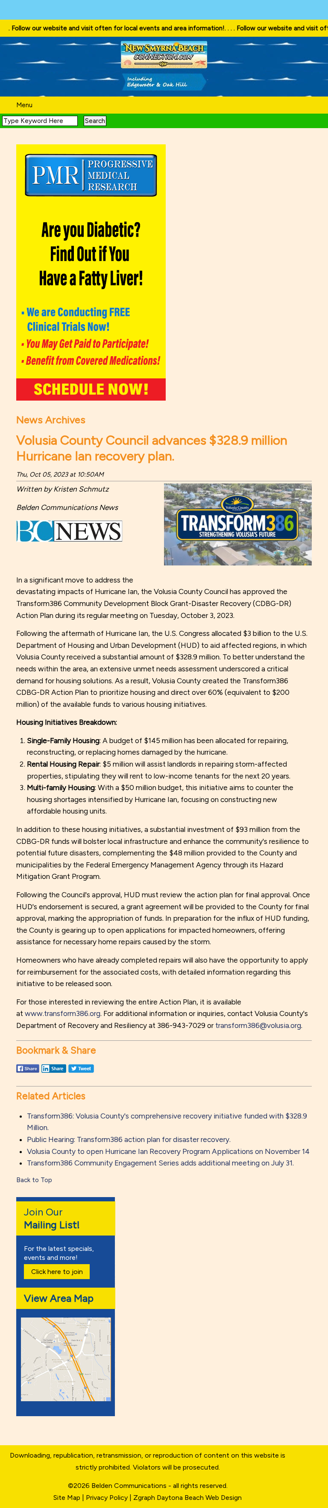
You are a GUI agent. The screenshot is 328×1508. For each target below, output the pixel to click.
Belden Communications (129, 1486)
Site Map (66, 1497)
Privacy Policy (107, 1497)
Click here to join (57, 1272)
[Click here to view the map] (67, 1399)
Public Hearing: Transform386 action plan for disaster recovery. (129, 1139)
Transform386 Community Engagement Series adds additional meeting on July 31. (160, 1163)
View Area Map (59, 1298)
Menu (24, 105)
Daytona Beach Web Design (199, 1497)
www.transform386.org (62, 1013)
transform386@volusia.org (258, 1025)
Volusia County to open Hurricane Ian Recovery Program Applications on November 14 (168, 1151)
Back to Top (34, 1180)
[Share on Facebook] (27, 1072)
